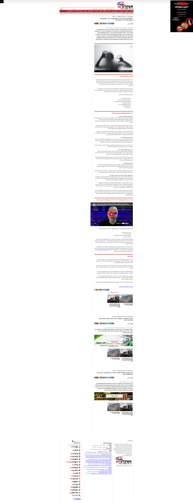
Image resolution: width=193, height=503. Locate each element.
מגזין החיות (98, 456)
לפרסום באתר (94, 8)
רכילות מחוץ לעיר (94, 449)
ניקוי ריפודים (104, 471)
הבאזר (91, 455)
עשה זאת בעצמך (101, 455)
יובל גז (105, 469)
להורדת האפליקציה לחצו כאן (126, 286)
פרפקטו (94, 465)
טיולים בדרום (102, 460)
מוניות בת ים (109, 471)
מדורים (110, 453)
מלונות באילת (108, 456)
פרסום (109, 474)
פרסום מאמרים (103, 455)
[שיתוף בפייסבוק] (112, 23)
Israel (97, 467)
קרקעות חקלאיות (102, 473)
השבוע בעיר (115, 11)
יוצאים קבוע (95, 461)
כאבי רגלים (90, 464)
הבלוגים (94, 452)
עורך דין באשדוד (95, 473)
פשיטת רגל (100, 461)
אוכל (131, 13)
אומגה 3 (90, 469)
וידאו (109, 11)
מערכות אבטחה (101, 472)
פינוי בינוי (99, 459)
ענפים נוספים (101, 451)
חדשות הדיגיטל (89, 455)
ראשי (131, 11)
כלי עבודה (129, 381)
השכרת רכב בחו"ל (96, 455)
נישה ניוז (110, 459)
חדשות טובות (104, 462)
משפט (104, 445)
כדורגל (110, 451)
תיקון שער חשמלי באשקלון (107, 463)
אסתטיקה (88, 467)
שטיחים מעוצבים (101, 469)
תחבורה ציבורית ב (105, 454)
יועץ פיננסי (109, 465)
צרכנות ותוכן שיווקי (121, 16)
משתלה (99, 471)
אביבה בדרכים (79, 11)
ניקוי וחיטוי (106, 327)
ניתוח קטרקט (95, 457)
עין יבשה (109, 464)
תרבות (96, 11)
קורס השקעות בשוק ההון (96, 462)
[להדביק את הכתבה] (100, 290)
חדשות (127, 11)
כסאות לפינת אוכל (123, 381)
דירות (107, 464)
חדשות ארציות (95, 445)
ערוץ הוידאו (106, 452)
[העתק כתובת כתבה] (104, 23)
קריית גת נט (89, 473)
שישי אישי (99, 453)
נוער (107, 453)
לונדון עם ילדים (86, 455)
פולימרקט (94, 464)
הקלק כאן (129, 27)
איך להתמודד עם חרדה (109, 27)
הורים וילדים (109, 462)
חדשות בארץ (100, 452)
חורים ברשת (103, 456)
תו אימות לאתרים (92, 456)
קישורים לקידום (99, 465)
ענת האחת (90, 11)
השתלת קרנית (95, 463)
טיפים (99, 457)
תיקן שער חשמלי (108, 473)
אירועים (94, 447)
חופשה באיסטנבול (108, 467)
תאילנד (100, 463)
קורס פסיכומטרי (92, 460)
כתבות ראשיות (89, 452)
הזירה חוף (96, 471)
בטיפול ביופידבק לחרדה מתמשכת (120, 27)
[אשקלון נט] (130, 440)
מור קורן (103, 461)
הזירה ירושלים (107, 472)
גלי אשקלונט (70, 11)
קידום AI (87, 456)
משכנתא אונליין (89, 465)
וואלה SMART (93, 467)
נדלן (127, 13)
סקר (100, 11)
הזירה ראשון (91, 471)
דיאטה (110, 461)
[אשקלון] (124, 9)
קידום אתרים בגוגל (108, 455)
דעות (111, 452)
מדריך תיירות (94, 455)
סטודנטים (108, 470)
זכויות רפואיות (101, 467)
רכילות (110, 449)
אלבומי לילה (105, 447)
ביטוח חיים (103, 470)
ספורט (104, 11)
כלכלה (100, 445)
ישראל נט (110, 469)
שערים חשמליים (108, 457)
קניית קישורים (109, 455)
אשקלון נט (130, 16)
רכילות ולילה (109, 448)
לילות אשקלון (105, 449)
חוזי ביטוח (98, 464)
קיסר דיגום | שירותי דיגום (113, 327)
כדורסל (106, 451)
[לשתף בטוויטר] (108, 23)
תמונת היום (99, 447)
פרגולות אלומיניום (104, 474)
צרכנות (123, 13)
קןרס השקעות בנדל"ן (89, 461)
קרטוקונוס (91, 457)
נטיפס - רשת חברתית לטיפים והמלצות (124, 465)
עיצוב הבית (103, 457)
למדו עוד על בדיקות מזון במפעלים (124, 327)
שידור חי (121, 11)
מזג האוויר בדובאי (104, 464)
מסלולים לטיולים (108, 460)
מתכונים (87, 460)
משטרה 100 (109, 445)
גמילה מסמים (104, 465)
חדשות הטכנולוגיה (104, 459)
